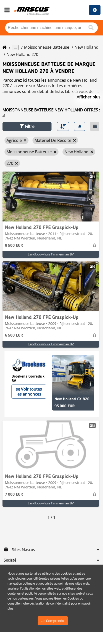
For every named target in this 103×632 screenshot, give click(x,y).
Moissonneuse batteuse (46, 47)
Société (10, 560)
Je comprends (53, 621)
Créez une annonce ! (94, 10)
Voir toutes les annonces (29, 391)
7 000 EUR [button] (14, 495)
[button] (27, 126)
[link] (50, 196)
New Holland (86, 47)
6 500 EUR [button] (14, 336)
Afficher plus (88, 97)
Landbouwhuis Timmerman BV (51, 254)
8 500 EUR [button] (14, 246)
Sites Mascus (23, 550)
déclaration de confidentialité (50, 603)
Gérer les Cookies (66, 598)
